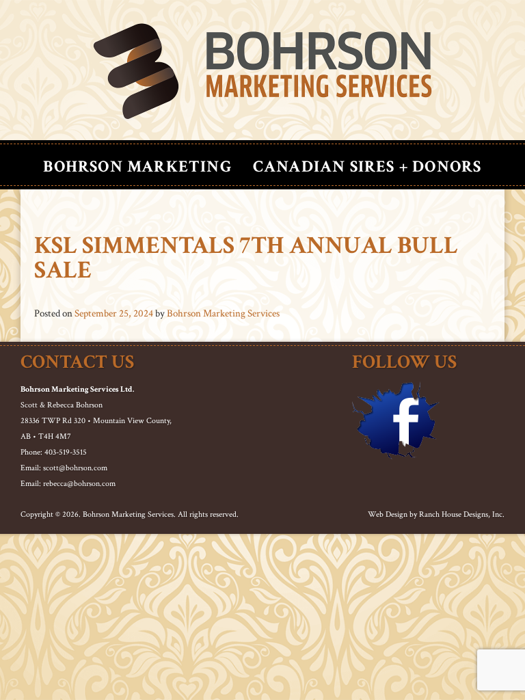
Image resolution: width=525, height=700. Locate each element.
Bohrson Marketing (137, 166)
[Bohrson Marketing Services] (262, 72)
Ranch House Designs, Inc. (461, 514)
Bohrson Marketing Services (223, 313)
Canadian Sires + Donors (367, 166)
